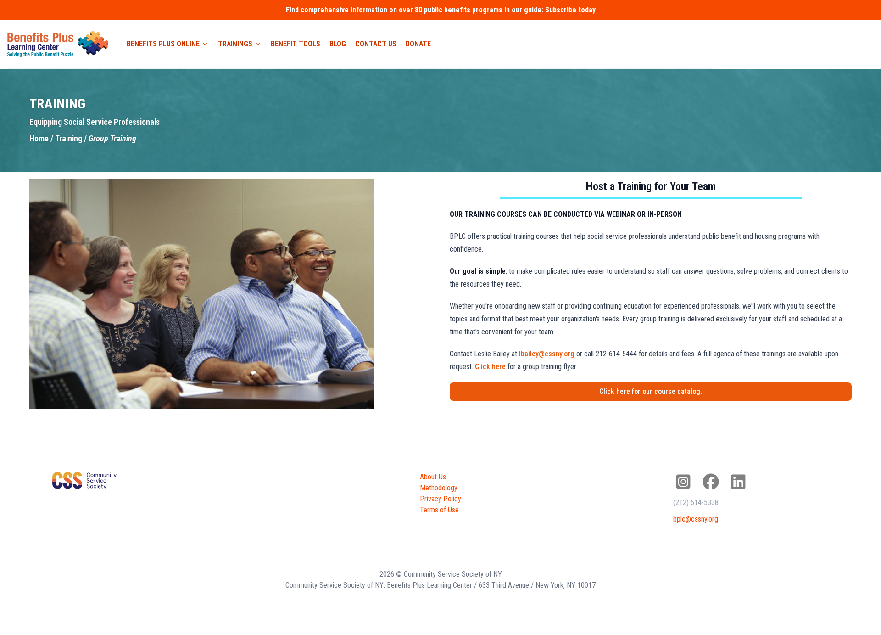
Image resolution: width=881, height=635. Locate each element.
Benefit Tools (295, 43)
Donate (418, 43)
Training (68, 138)
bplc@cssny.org (695, 519)
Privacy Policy (440, 499)
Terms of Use (439, 510)
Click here (490, 366)
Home (39, 138)
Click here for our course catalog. (650, 391)
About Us (433, 476)
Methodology (438, 487)
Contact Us (375, 43)
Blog (337, 43)
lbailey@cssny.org (546, 353)
